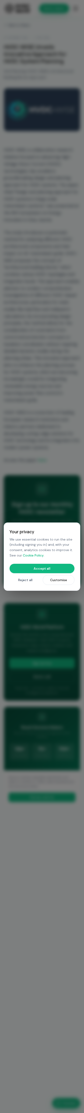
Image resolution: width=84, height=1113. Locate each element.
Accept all (42, 568)
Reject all (25, 580)
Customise (58, 580)
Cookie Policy (33, 555)
